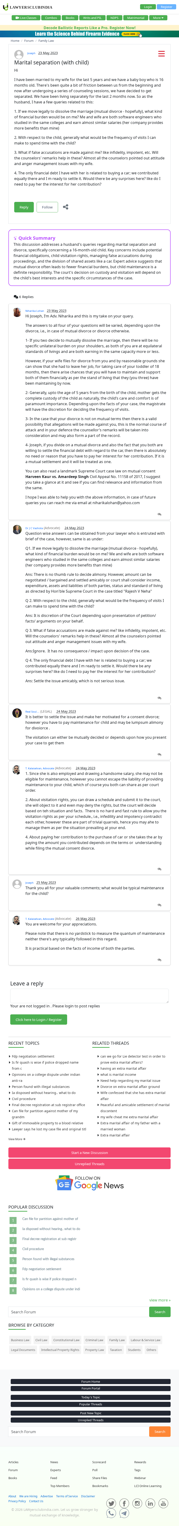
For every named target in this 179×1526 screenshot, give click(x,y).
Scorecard (99, 1462)
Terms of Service (67, 1496)
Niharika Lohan (34, 311)
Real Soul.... (32, 711)
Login (148, 7)
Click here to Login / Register (39, 1019)
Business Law (20, 1340)
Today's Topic (90, 1397)
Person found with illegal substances (41, 1086)
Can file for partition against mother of (50, 1219)
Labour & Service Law (145, 1340)
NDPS (114, 18)
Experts (55, 1470)
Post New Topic (90, 1413)
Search (160, 1311)
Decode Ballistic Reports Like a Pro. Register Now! (90, 27)
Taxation (116, 1350)
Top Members (59, 1486)
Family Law (117, 1340)
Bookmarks (100, 1486)
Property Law (94, 1350)
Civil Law (41, 1340)
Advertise (47, 1496)
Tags (137, 1470)
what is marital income (118, 1074)
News (54, 1462)
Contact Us (36, 1501)
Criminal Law (94, 1340)
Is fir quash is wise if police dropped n (49, 1279)
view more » (160, 1300)
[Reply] (159, 514)
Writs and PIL (92, 18)
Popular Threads (90, 1404)
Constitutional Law (66, 1340)
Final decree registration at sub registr (49, 1239)
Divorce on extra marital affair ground (130, 1086)
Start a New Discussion (89, 1152)
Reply (24, 207)
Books (70, 18)
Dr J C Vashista (34, 528)
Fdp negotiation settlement (33, 1056)
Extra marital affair (115, 1135)
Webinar (140, 1478)
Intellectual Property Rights (60, 1350)
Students (134, 1350)
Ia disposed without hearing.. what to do (44, 1092)
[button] (161, 55)
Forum (13, 1470)
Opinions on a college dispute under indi (51, 1289)
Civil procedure (24, 1099)
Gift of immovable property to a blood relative (47, 1123)
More (157, 18)
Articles (13, 1462)
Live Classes (28, 18)
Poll (94, 1470)
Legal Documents (23, 1350)
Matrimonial (135, 18)
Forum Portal (91, 1388)
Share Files (99, 1478)
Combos (51, 18)
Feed (53, 1478)
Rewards (140, 1462)
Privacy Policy (17, 1501)
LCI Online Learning (148, 1486)
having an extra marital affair (123, 1068)
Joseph (31, 53)
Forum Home (90, 1381)
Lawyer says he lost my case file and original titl (49, 1129)
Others (151, 1350)
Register (166, 7)
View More (15, 1139)
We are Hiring (28, 1496)
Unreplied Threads (89, 1163)
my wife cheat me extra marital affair (129, 1117)
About (12, 1496)
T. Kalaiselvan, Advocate (39, 768)
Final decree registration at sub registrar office (48, 1105)
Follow (47, 207)
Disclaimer (88, 1496)
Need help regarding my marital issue (130, 1080)
